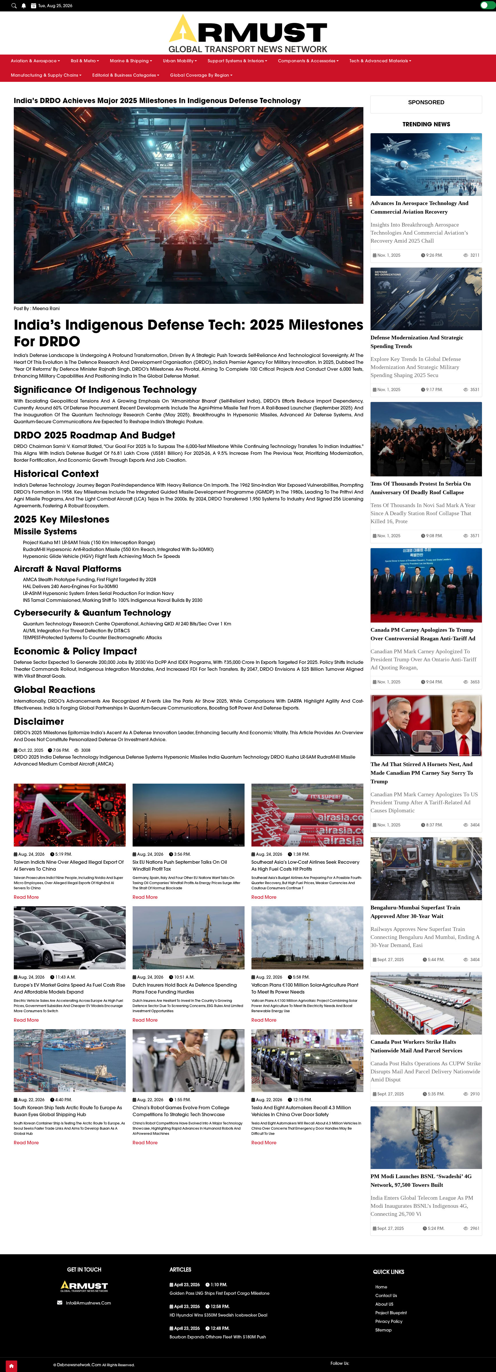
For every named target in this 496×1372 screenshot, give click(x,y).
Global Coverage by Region (199, 75)
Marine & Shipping (129, 60)
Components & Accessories (307, 60)
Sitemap (383, 1330)
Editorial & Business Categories (124, 75)
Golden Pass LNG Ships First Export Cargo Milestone (220, 1293)
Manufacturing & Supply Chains (44, 75)
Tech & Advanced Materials (379, 60)
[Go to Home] (11, 1366)
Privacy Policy (388, 1321)
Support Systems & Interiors (236, 60)
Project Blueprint (391, 1312)
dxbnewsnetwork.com (79, 1364)
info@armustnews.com (88, 1303)
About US (384, 1304)
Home (381, 1287)
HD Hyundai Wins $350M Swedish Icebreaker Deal (218, 1315)
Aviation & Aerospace (34, 60)
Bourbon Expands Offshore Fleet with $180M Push (218, 1337)
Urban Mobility (178, 60)
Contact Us (386, 1295)
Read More (26, 897)
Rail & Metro (83, 60)
